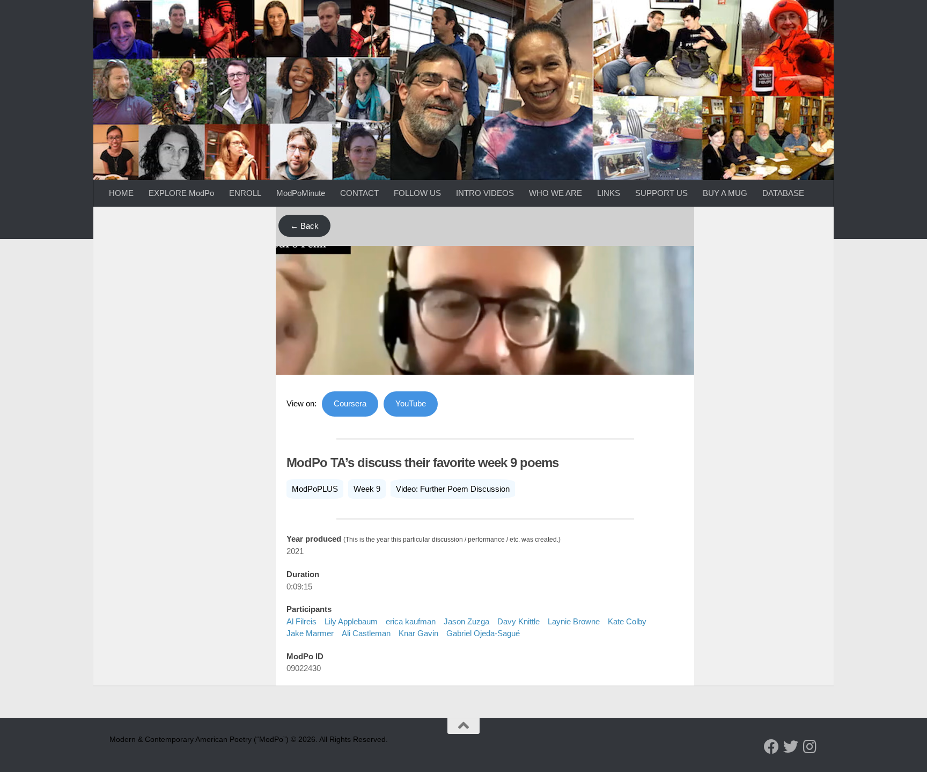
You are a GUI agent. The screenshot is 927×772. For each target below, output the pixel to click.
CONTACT (359, 193)
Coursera (350, 403)
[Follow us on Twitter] (790, 746)
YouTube (410, 403)
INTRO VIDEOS (485, 193)
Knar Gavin (418, 633)
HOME (121, 193)
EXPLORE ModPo (181, 193)
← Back (304, 225)
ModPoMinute (300, 193)
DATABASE (783, 193)
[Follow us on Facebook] (771, 746)
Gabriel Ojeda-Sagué (483, 633)
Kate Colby (627, 621)
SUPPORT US (661, 193)
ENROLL (245, 193)
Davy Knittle (518, 621)
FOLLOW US (417, 193)
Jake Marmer (310, 633)
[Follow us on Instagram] (810, 746)
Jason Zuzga (466, 621)
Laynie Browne (574, 621)
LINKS (608, 193)
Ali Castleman (366, 633)
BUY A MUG (725, 193)
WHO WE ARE (555, 193)
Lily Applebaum (351, 621)
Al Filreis (301, 621)
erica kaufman (411, 621)
